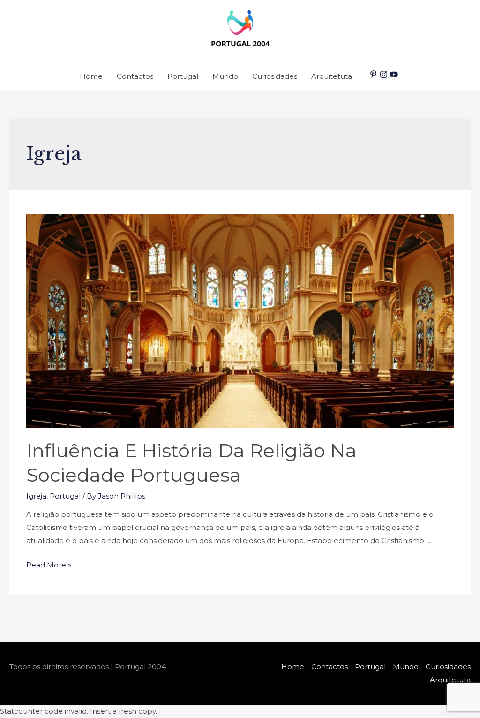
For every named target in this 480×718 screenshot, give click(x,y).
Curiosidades (274, 76)
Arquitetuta (331, 76)
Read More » (48, 564)
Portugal (182, 76)
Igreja (36, 495)
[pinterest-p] (374, 74)
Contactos (135, 76)
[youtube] (395, 74)
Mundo (225, 76)
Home (91, 76)
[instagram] (385, 74)
